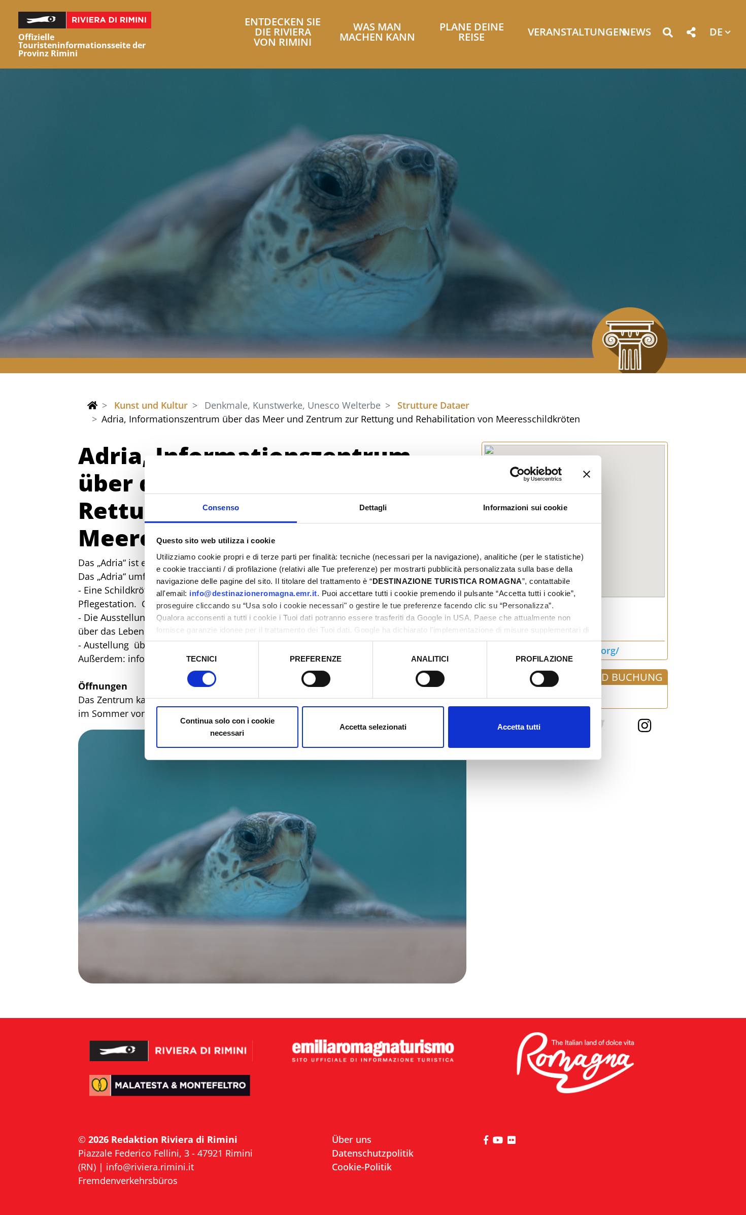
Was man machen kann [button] (377, 33)
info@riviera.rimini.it (150, 1167)
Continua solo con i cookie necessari (227, 726)
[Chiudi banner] (586, 474)
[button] (667, 34)
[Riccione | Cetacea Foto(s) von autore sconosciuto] (272, 856)
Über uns (351, 1139)
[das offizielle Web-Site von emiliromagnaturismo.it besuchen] (373, 1051)
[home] (92, 405)
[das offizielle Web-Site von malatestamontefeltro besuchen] (171, 1092)
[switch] (315, 679)
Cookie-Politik (362, 1167)
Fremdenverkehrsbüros (128, 1180)
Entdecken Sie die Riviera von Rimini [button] (283, 33)
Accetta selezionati (373, 727)
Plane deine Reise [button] (471, 33)
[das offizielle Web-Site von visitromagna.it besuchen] (575, 1063)
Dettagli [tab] (373, 507)
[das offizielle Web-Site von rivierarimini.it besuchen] (171, 1044)
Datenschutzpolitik (373, 1153)
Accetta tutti (518, 727)
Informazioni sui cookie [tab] (525, 507)
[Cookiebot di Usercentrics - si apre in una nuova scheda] (517, 474)
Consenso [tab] (220, 507)
